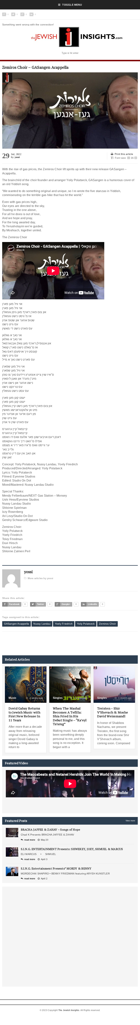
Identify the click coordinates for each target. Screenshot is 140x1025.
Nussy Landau (41, 623)
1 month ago (124, 698)
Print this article (124, 154)
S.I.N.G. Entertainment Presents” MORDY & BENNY (56, 868)
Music (12, 697)
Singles (58, 697)
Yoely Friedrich (64, 623)
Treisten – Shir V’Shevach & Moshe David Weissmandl (112, 712)
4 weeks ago (36, 698)
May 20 (44, 840)
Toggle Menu (72, 4)
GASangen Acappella (16, 623)
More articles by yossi (40, 578)
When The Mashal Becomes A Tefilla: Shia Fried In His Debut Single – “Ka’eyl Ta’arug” (70, 716)
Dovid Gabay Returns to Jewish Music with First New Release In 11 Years (24, 714)
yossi (17, 157)
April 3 (44, 859)
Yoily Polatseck (86, 623)
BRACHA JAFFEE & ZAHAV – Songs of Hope (50, 830)
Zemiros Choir (107, 623)
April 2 (44, 879)
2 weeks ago (80, 698)
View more (130, 821)
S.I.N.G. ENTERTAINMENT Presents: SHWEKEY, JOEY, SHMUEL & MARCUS (72, 849)
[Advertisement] (68, 643)
